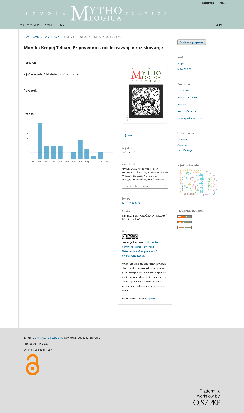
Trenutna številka (28, 25)
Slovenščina (184, 69)
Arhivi (48, 25)
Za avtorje (182, 144)
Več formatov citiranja (136, 186)
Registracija (208, 2)
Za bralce (182, 139)
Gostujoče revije (186, 111)
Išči (220, 25)
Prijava (222, 2)
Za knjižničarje (184, 150)
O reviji (62, 25)
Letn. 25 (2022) (52, 36)
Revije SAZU (184, 104)
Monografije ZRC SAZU (190, 118)
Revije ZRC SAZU (187, 97)
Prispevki (150, 298)
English (181, 63)
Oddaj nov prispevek (191, 42)
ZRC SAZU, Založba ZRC (49, 337)
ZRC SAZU (183, 90)
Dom (26, 36)
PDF (129, 135)
